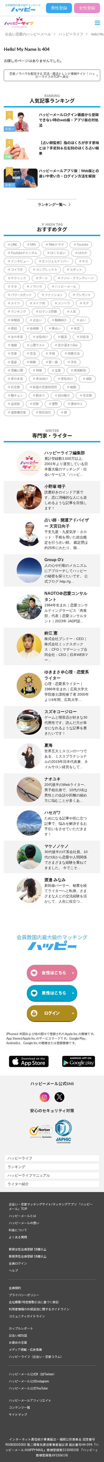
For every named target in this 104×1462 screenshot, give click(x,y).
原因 (14, 328)
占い (83, 320)
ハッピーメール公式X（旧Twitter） (32, 1374)
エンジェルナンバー (55, 261)
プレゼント (83, 294)
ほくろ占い (57, 253)
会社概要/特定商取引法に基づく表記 (34, 1302)
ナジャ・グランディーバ (77, 278)
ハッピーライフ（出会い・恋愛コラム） (36, 1356)
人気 (73, 311)
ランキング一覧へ (52, 204)
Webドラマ (56, 244)
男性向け (67, 378)
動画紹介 (61, 320)
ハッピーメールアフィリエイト (30, 1400)
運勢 (55, 403)
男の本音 (17, 378)
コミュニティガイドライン (27, 1316)
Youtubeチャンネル (24, 253)
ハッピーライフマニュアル (29, 1175)
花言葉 (87, 395)
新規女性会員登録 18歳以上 (27, 1249)
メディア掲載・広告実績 (25, 1349)
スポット (76, 269)
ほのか (82, 253)
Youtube (82, 244)
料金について (18, 1230)
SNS (33, 244)
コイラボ (17, 269)
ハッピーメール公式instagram (29, 1381)
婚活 (64, 336)
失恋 (77, 328)
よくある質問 (18, 1237)
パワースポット (21, 294)
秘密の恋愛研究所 (45, 387)
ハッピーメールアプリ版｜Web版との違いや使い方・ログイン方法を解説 (69, 173)
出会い (9, 128)
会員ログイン (18, 1263)
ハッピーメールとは (22, 1216)
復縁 (14, 345)
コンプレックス (46, 269)
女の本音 (17, 336)
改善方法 (74, 353)
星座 (14, 362)
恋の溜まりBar (67, 345)
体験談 (15, 320)
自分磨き (64, 395)
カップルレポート (21, 1328)
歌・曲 (53, 362)
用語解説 (80, 370)
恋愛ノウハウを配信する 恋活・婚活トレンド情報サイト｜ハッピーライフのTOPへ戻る (52, 75)
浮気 (74, 362)
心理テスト (37, 345)
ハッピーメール (65, 286)
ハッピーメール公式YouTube (28, 1388)
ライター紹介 (18, 1184)
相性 (89, 378)
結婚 (73, 387)
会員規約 (15, 1288)
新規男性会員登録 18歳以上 (27, 1256)
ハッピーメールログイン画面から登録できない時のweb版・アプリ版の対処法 (69, 120)
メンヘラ (64, 303)
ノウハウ (36, 286)
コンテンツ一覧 (19, 1407)
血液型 (15, 403)
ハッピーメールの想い (24, 1223)
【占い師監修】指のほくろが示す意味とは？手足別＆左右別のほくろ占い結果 (69, 148)
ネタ (14, 286)
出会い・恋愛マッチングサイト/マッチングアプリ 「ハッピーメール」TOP (51, 1206)
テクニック (18, 278)
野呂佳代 (45, 412)
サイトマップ (18, 1414)
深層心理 (17, 370)
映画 (33, 362)
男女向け (42, 378)
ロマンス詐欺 (48, 311)
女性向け (42, 336)
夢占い (56, 328)
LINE (14, 244)
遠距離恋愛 (18, 412)
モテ (86, 303)
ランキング (18, 311)
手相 (52, 353)
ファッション (54, 294)
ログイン (52, 1013)
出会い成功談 (18, 1335)
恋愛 (14, 353)
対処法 (84, 336)
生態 (58, 370)
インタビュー (20, 261)
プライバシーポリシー (24, 1295)
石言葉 (15, 387)
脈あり (40, 395)
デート (43, 278)
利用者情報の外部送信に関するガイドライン (39, 1309)
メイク (15, 303)
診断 (8, 156)
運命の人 (77, 403)
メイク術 (39, 303)
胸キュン (17, 395)
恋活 (33, 353)
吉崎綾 (34, 328)
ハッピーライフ (71, 34)
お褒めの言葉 (18, 1342)
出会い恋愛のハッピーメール (28, 34)
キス (85, 261)
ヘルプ (13, 1270)
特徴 (39, 370)
